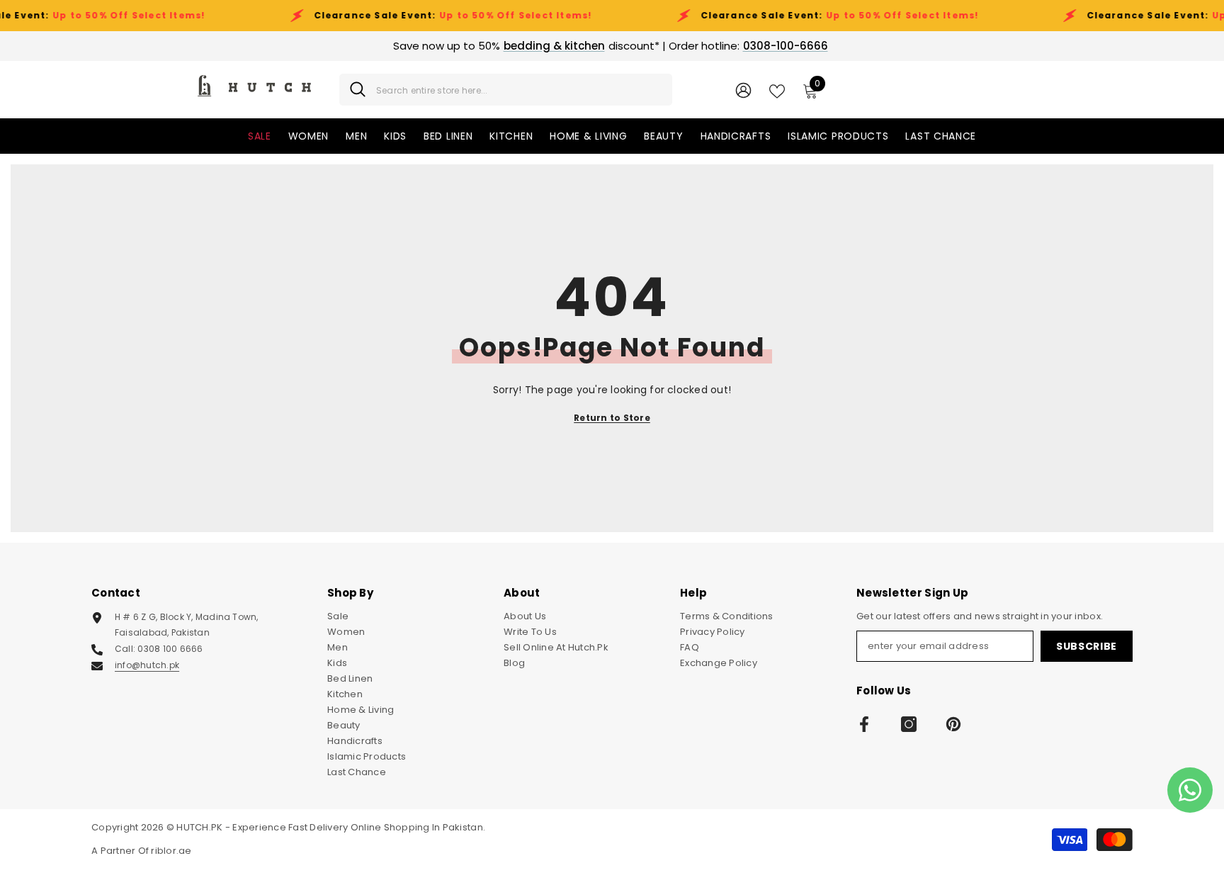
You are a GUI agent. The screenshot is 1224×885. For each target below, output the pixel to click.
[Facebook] (864, 724)
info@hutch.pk (147, 665)
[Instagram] (909, 724)
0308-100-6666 (785, 45)
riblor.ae (171, 850)
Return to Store (612, 418)
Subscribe (1086, 646)
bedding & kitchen (554, 45)
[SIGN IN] (743, 89)
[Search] (505, 90)
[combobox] (519, 90)
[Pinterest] (953, 724)
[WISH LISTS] (777, 90)
